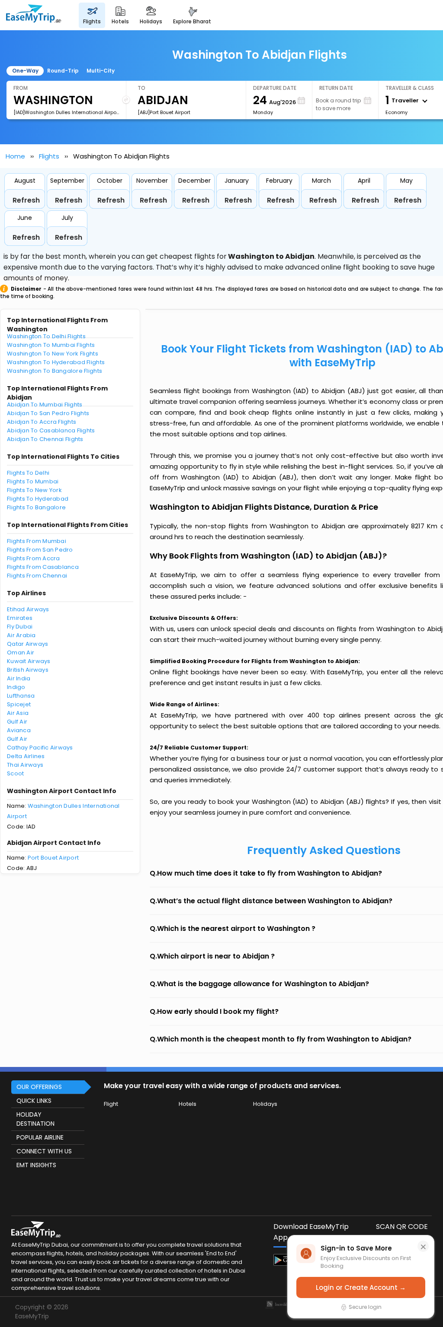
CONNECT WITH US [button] (44, 1151)
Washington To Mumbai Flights (51, 345)
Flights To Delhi (28, 473)
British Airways (27, 670)
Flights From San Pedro (40, 550)
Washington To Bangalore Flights (54, 371)
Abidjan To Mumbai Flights (45, 404)
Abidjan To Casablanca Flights (51, 430)
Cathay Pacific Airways (40, 747)
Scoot (15, 773)
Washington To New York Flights (52, 353)
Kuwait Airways (29, 661)
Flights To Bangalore (36, 507)
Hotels (187, 1104)
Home (15, 156)
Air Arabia (21, 635)
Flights (49, 156)
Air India (18, 678)
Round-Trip (63, 70)
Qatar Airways (27, 644)
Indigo (16, 687)
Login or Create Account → (361, 1287)
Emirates (19, 618)
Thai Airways (25, 765)
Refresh (26, 200)
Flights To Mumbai (32, 481)
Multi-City (101, 70)
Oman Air (20, 652)
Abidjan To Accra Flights (41, 422)
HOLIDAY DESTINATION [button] (35, 1119)
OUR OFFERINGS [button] (39, 1087)
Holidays (265, 1104)
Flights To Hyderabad (37, 499)
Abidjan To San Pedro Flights (48, 413)
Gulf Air (17, 721)
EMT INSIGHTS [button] (36, 1165)
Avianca (19, 730)
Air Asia (18, 713)
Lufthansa (21, 696)
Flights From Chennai (37, 575)
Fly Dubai (19, 626)
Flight (111, 1104)
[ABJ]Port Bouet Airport (164, 112)
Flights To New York (34, 490)
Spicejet (19, 704)
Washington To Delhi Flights (46, 336)
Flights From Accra (33, 558)
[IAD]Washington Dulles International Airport (66, 112)
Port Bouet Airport (53, 858)
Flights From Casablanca (43, 567)
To (141, 88)
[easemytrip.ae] (33, 15)
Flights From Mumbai (36, 541)
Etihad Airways (28, 609)
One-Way (25, 70)
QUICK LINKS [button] (33, 1100)
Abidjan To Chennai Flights (45, 439)
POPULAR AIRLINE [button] (40, 1137)
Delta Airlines (26, 756)
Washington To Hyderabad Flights (56, 362)
